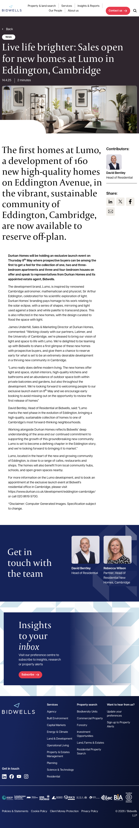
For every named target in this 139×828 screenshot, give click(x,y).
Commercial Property (90, 718)
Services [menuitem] (66, 6)
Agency (51, 711)
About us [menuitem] (73, 10)
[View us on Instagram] (26, 776)
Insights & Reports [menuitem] (89, 6)
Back (9, 29)
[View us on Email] (110, 211)
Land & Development (59, 739)
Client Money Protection (64, 811)
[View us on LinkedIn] (110, 202)
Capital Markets (56, 725)
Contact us (115, 10)
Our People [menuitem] (55, 10)
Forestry (82, 725)
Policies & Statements (15, 811)
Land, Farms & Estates (90, 743)
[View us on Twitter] (120, 202)
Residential (53, 776)
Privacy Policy (89, 811)
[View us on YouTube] (19, 776)
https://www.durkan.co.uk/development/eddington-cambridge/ (51, 491)
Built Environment (57, 718)
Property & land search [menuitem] (42, 6)
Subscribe (28, 674)
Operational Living (58, 745)
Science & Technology (60, 770)
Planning (52, 763)
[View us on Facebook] (130, 202)
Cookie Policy (39, 811)
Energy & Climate (57, 732)
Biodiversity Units (87, 711)
